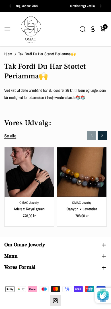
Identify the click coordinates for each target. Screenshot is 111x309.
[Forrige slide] (10, 6)
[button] (9, 29)
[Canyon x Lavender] (81, 172)
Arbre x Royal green (29, 209)
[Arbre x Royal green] (29, 172)
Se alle (10, 136)
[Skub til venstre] (91, 135)
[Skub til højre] (102, 135)
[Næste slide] (101, 6)
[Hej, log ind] (93, 29)
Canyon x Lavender (82, 209)
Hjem (8, 53)
